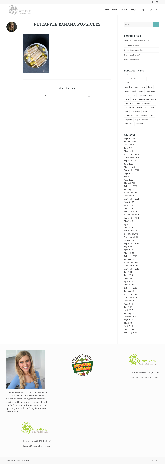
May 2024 (128, 151)
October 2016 (130, 316)
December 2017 (131, 294)
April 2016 (128, 326)
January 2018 (129, 291)
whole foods (129, 124)
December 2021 (131, 192)
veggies (137, 120)
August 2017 (129, 304)
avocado (134, 75)
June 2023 (128, 164)
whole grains (140, 124)
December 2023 (131, 154)
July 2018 (128, 272)
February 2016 (130, 332)
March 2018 (129, 284)
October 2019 (130, 240)
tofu (137, 115)
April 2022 (128, 180)
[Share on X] (89, 95)
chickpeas (138, 83)
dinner (150, 87)
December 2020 (131, 215)
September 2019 (131, 243)
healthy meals (150, 91)
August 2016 (129, 320)
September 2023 (131, 160)
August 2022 (129, 173)
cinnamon (147, 83)
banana (142, 75)
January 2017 (129, 313)
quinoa (146, 107)
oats (126, 103)
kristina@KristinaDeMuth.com (37, 446)
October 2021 (130, 195)
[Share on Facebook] (45, 95)
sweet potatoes (135, 111)
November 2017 (131, 297)
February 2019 (130, 256)
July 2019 (128, 246)
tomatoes (144, 115)
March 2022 (129, 183)
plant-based (146, 103)
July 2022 (128, 176)
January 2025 (130, 141)
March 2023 (129, 167)
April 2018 (128, 281)
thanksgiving (129, 115)
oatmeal (153, 99)
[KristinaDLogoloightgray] (20, 9)
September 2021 (131, 199)
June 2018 (128, 275)
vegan (152, 115)
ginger (127, 91)
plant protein (129, 107)
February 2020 (130, 230)
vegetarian (128, 120)
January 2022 (130, 189)
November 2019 (131, 237)
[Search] (156, 9)
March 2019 (129, 253)
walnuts (145, 120)
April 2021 (128, 205)
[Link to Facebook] (153, 2)
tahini (145, 111)
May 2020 (128, 221)
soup (126, 111)
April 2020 (128, 224)
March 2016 (129, 329)
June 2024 (128, 148)
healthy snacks (130, 95)
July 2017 (128, 307)
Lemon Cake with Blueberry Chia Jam (136, 40)
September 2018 (131, 269)
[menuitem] (106, 9)
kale (150, 95)
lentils (134, 99)
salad (153, 107)
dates (136, 87)
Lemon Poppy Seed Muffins (133, 55)
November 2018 (131, 265)
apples (127, 75)
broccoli (142, 79)
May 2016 (128, 323)
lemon (127, 99)
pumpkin (139, 107)
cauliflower (129, 83)
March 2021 (129, 208)
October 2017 (130, 300)
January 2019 (130, 259)
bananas (150, 75)
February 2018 (130, 288)
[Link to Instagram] (157, 2)
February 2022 (130, 186)
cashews (151, 79)
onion (132, 103)
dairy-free (128, 87)
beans (127, 79)
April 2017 (128, 310)
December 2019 (131, 234)
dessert (143, 87)
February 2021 (130, 211)
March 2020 (129, 227)
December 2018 (131, 262)
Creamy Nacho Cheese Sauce (133, 50)
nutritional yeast (143, 99)
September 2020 (131, 218)
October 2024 (130, 145)
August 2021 (129, 202)
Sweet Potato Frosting (131, 59)
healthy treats (142, 95)
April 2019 (128, 250)
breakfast (134, 79)
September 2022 (131, 170)
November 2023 (131, 157)
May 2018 (128, 278)
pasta (138, 103)
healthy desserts (137, 91)
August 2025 (129, 138)
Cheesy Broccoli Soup (131, 45)
